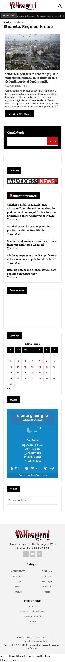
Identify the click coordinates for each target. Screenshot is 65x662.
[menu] (5, 6)
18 (18, 373)
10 (11, 367)
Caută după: (15, 132)
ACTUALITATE (18, 571)
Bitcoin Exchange (25, 656)
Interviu (18, 591)
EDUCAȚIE (47, 581)
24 (11, 378)
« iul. (9, 388)
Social (18, 586)
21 (39, 373)
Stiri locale (47, 571)
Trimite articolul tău (32, 616)
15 (47, 367)
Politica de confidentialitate (34, 641)
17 (11, 373)
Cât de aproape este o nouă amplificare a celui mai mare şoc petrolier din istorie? (32, 257)
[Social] (26, 554)
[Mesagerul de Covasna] (23, 6)
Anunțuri (32, 606)
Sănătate (47, 586)
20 (32, 373)
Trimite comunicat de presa (32, 611)
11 (18, 367)
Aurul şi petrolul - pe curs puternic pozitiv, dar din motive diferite (28, 228)
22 (47, 373)
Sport (47, 591)
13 (32, 367)
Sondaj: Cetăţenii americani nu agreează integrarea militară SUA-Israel (32, 242)
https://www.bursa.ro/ (25, 195)
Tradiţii (18, 581)
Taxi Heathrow (8, 656)
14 (39, 367)
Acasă (6, 22)
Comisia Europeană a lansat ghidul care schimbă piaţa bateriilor (31, 271)
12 (25, 367)
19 (25, 373)
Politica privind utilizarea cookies (32, 637)
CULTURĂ (47, 576)
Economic (18, 576)
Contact (32, 621)
